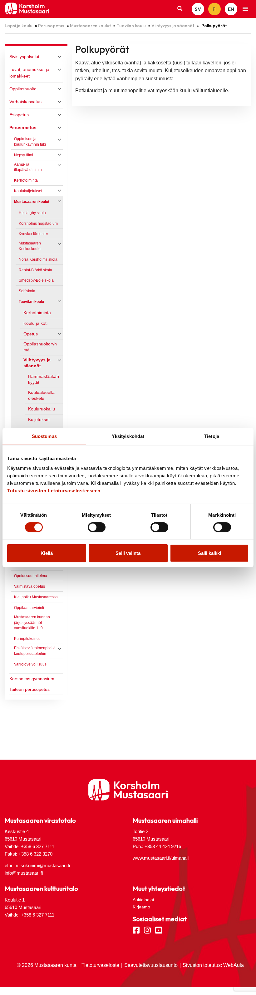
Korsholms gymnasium (31, 678)
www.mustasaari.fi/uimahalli (161, 858)
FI (215, 9)
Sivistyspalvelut (24, 56)
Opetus (30, 334)
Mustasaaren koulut (90, 25)
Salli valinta (128, 553)
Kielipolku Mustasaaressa (36, 597)
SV (198, 9)
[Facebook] (136, 929)
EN (231, 9)
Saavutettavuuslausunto (151, 965)
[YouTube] (158, 929)
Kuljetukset (39, 419)
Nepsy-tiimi (24, 155)
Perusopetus (51, 25)
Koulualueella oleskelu (41, 395)
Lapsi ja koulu (18, 25)
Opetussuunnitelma (30, 576)
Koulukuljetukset (28, 191)
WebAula (233, 965)
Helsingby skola (32, 213)
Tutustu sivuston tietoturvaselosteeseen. (54, 490)
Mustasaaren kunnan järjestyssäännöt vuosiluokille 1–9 (32, 622)
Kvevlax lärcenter (33, 234)
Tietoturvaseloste (100, 965)
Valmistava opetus (29, 586)
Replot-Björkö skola (35, 270)
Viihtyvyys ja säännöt (172, 25)
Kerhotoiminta (26, 180)
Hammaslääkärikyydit (43, 379)
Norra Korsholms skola (38, 259)
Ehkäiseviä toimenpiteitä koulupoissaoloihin (35, 651)
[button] (245, 9)
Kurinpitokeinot (27, 638)
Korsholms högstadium (38, 223)
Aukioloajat (143, 899)
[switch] (97, 527)
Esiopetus (19, 114)
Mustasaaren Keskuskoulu (30, 246)
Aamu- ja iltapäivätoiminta (28, 167)
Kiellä (47, 553)
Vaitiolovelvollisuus (30, 664)
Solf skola (27, 291)
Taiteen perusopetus (29, 689)
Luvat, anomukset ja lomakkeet (29, 72)
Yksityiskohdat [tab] (128, 436)
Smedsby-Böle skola (36, 280)
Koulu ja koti (35, 323)
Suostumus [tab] (44, 436)
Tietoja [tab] (211, 436)
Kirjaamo (141, 906)
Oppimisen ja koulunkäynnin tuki (30, 142)
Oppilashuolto (23, 88)
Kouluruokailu (41, 409)
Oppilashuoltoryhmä (40, 347)
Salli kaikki (209, 553)
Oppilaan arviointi (29, 608)
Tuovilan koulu (131, 25)
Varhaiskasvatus (25, 101)
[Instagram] (147, 929)
